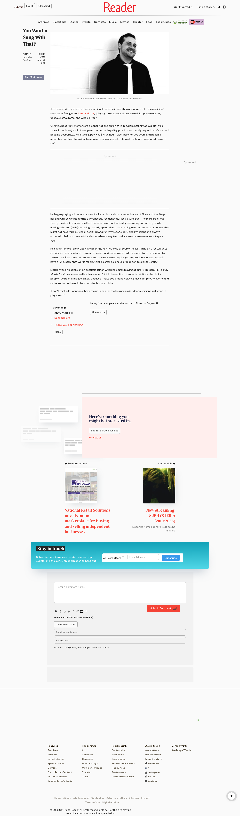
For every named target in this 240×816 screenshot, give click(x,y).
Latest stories (56, 759)
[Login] (224, 7)
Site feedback (153, 754)
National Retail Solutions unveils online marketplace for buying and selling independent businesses (87, 520)
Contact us (97, 797)
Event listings (90, 763)
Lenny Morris (86, 113)
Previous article (77, 463)
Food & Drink (119, 745)
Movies (124, 22)
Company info (179, 745)
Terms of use (92, 802)
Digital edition (110, 802)
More (58, 332)
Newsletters (152, 750)
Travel (85, 776)
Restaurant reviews (123, 776)
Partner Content (57, 776)
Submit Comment (160, 608)
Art (84, 750)
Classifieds (59, 22)
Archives (43, 22)
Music (113, 22)
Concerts (87, 754)
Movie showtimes (92, 767)
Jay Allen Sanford (27, 59)
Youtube (152, 781)
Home (57, 797)
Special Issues (56, 763)
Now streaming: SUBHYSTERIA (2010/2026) (160, 515)
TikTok (151, 776)
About (67, 797)
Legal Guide (163, 22)
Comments (98, 312)
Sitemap (134, 797)
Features (53, 745)
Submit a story (153, 759)
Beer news (118, 754)
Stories (74, 22)
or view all (95, 437)
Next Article (165, 463)
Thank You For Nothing (68, 325)
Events (86, 22)
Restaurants (119, 772)
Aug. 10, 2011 (41, 61)
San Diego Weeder (181, 750)
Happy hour (118, 767)
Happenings (89, 745)
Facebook (153, 763)
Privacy (145, 797)
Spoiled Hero (62, 318)
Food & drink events (123, 763)
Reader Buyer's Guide (60, 781)
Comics (52, 767)
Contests (100, 22)
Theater (138, 22)
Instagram (153, 772)
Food (149, 22)
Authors (52, 754)
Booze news (119, 759)
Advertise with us (116, 797)
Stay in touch (152, 745)
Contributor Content (60, 772)
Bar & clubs (118, 750)
